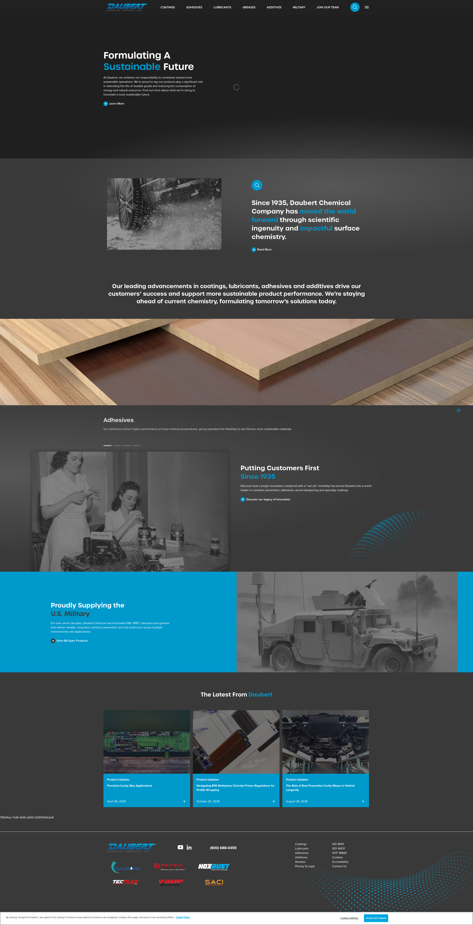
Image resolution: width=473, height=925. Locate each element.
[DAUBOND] (126, 867)
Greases (249, 7)
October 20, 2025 (208, 801)
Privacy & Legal (305, 866)
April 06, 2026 (116, 801)
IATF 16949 (339, 853)
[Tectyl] (170, 867)
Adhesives (194, 7)
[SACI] (214, 883)
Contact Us (339, 866)
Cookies (337, 857)
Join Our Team (328, 7)
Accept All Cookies (376, 918)
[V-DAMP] (170, 883)
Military (299, 7)
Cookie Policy (183, 917)
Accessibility (340, 862)
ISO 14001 (338, 848)
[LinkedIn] (189, 848)
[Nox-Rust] (214, 867)
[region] (236, 918)
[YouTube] (180, 847)
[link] (367, 7)
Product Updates (118, 779)
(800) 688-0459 (223, 848)
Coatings (168, 7)
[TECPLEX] (126, 883)
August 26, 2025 (297, 801)
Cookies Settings (349, 918)
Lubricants (222, 7)
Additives (274, 7)
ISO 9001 (338, 844)
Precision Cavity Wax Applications (129, 786)
